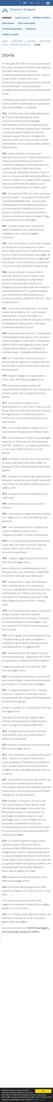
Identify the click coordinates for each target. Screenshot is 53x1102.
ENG (31, 3)
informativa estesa (38, 1099)
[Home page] (18, 10)
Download (30, 29)
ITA (24, 3)
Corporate (17, 41)
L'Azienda (6, 17)
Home (5, 41)
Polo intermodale (26, 23)
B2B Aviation (8, 23)
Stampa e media (10, 34)
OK (43, 1091)
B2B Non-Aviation (41, 17)
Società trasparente (12, 29)
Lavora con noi (22, 17)
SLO (38, 3)
